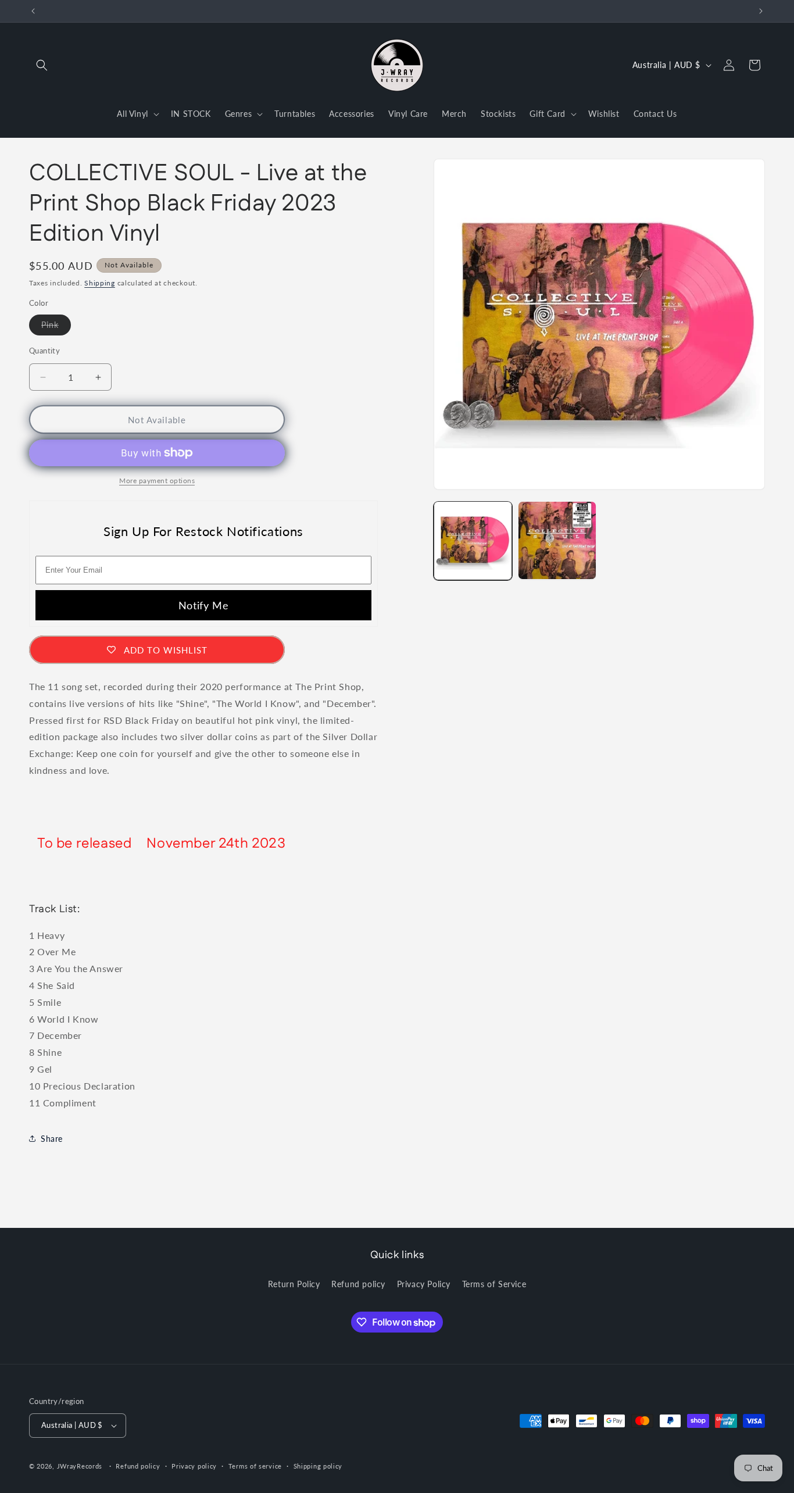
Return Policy (294, 1284)
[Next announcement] (761, 11)
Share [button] (52, 1139)
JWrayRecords (79, 1466)
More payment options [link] (157, 480)
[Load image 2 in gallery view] (557, 540)
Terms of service (255, 1465)
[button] (42, 65)
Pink (56, 327)
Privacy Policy (423, 1284)
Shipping (99, 282)
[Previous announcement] (33, 11)
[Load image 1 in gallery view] (473, 540)
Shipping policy (318, 1465)
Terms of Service (494, 1284)
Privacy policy (194, 1465)
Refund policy (358, 1284)
